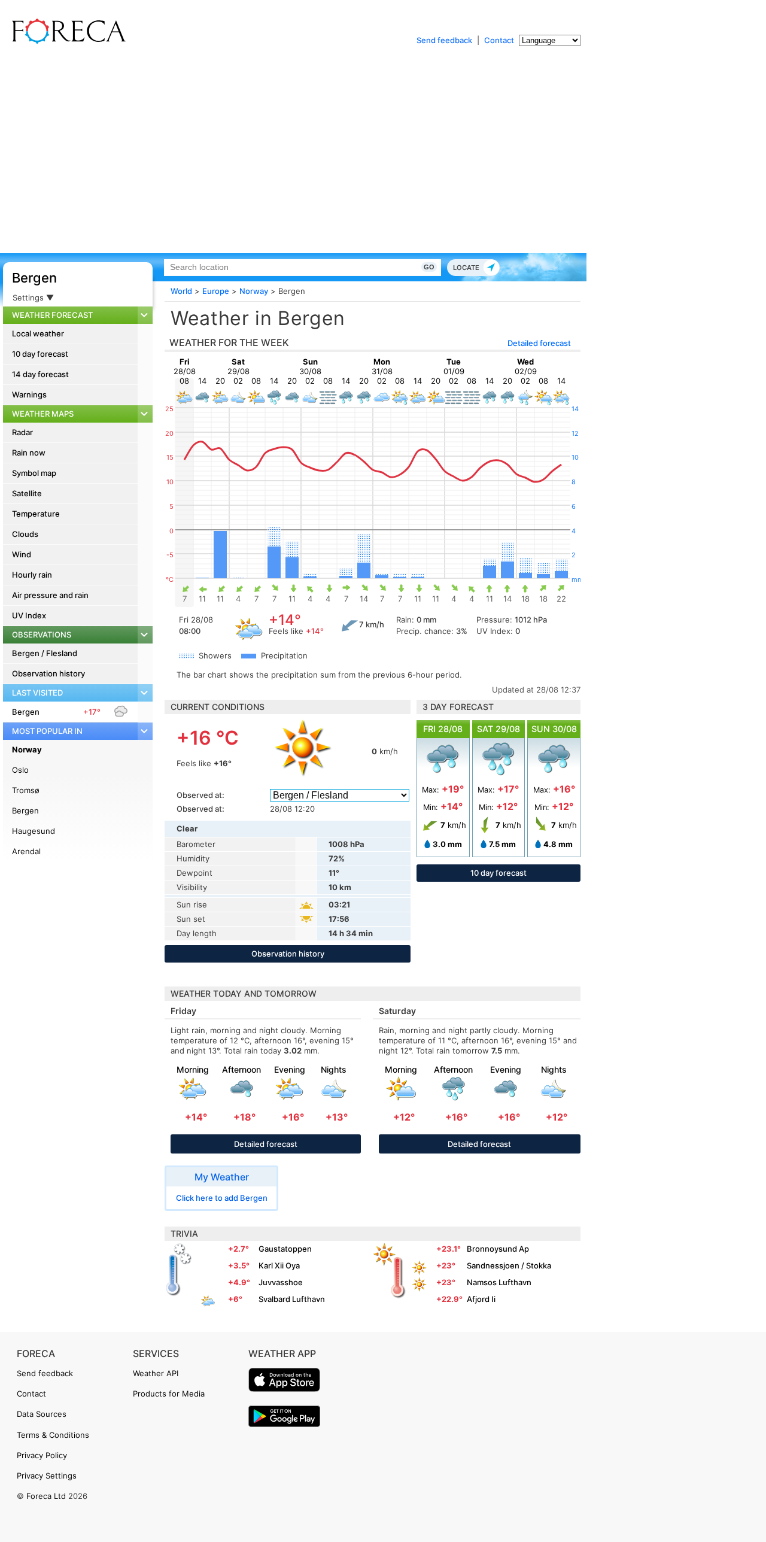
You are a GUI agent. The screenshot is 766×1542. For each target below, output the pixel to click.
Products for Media (169, 1393)
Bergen (34, 278)
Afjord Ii (481, 1299)
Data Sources (41, 1414)
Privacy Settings (47, 1475)
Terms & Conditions (53, 1435)
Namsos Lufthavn (499, 1282)
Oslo (20, 770)
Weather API (155, 1373)
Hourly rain (32, 574)
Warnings (29, 394)
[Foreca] (66, 42)
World (181, 291)
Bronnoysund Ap (498, 1248)
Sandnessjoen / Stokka (509, 1265)
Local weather (38, 333)
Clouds (25, 534)
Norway (27, 749)
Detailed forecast (539, 343)
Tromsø (25, 790)
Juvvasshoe (281, 1282)
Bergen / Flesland (44, 653)
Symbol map (34, 473)
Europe (215, 291)
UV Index (29, 615)
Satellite (27, 493)
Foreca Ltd (46, 1496)
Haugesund (33, 831)
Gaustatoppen (285, 1248)
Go (429, 267)
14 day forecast (40, 374)
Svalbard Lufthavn (292, 1299)
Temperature (36, 513)
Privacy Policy (42, 1455)
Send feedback (444, 40)
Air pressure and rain (50, 595)
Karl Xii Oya (279, 1265)
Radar (22, 432)
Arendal (26, 851)
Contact (499, 40)
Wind (21, 554)
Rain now (28, 452)
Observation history (48, 673)
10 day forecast (40, 354)
